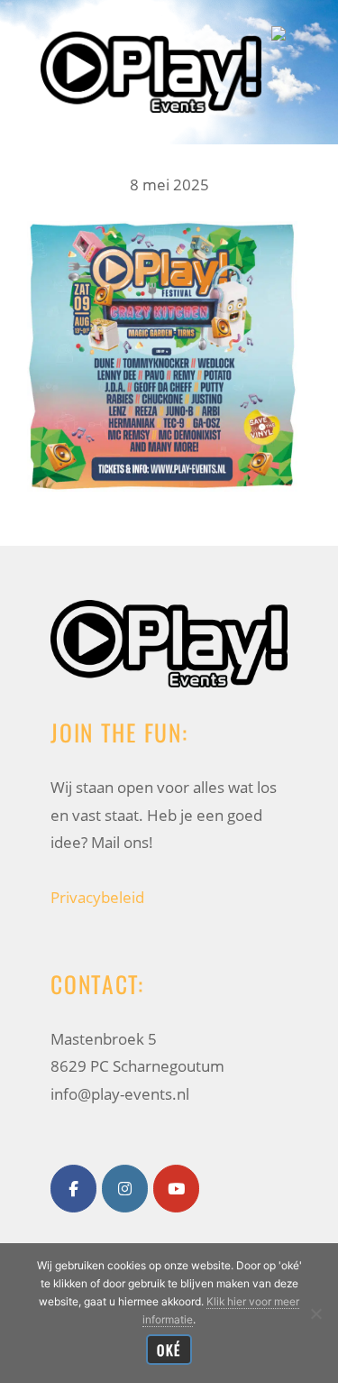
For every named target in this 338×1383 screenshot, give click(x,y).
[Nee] (315, 1314)
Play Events (151, 30)
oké (169, 1350)
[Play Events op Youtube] (176, 1188)
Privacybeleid (97, 897)
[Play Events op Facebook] (73, 1188)
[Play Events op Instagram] (125, 1188)
